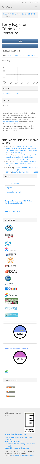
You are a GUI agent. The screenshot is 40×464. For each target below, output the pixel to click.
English (9, 188)
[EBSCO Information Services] (8, 278)
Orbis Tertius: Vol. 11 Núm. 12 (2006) (25, 172)
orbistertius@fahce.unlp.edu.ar (22, 456)
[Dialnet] (10, 266)
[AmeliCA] (10, 250)
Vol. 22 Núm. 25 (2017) (27, 14)
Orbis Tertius (7, 7)
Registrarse (34, 2)
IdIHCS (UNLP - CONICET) (14, 442)
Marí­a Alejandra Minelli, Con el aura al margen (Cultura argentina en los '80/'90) (22, 170)
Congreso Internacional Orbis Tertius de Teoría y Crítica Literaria (19, 202)
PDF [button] (20, 46)
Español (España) (13, 183)
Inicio (5, 14)
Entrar (24, 2)
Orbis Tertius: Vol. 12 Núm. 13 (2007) (19, 158)
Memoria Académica (10, 122)
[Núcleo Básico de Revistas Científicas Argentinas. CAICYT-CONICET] (9, 228)
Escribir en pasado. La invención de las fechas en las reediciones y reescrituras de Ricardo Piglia (21, 148)
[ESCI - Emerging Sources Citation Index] (10, 260)
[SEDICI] (11, 308)
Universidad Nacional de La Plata (17, 448)
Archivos (13, 14)
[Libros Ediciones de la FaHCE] (20, 332)
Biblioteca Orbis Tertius (13, 212)
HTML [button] (20, 41)
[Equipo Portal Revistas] (20, 357)
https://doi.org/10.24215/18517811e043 (21, 55)
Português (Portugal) (14, 192)
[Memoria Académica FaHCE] (11, 315)
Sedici (30, 119)
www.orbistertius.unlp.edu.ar (15, 434)
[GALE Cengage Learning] (11, 284)
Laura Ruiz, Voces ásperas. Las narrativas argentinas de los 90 (22, 156)
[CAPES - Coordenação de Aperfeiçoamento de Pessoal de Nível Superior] (8, 243)
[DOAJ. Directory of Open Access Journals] (11, 271)
